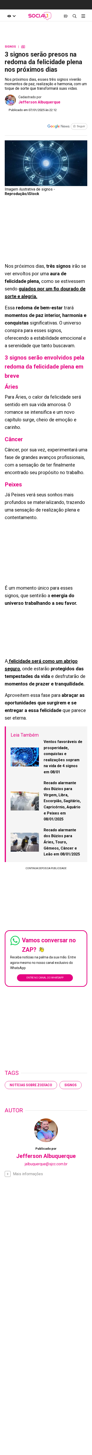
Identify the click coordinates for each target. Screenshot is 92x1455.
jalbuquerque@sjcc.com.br (46, 1164)
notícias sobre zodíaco (31, 1085)
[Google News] (67, 127)
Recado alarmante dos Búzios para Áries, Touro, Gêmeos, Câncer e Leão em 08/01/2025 (62, 842)
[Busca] (74, 16)
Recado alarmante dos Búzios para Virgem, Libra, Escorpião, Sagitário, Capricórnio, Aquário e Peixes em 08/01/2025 (62, 801)
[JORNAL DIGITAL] (66, 16)
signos (70, 1085)
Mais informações (28, 1174)
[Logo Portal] (40, 15)
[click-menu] (83, 16)
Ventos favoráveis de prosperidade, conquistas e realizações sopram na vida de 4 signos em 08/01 (63, 756)
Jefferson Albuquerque (39, 102)
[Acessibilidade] (11, 16)
